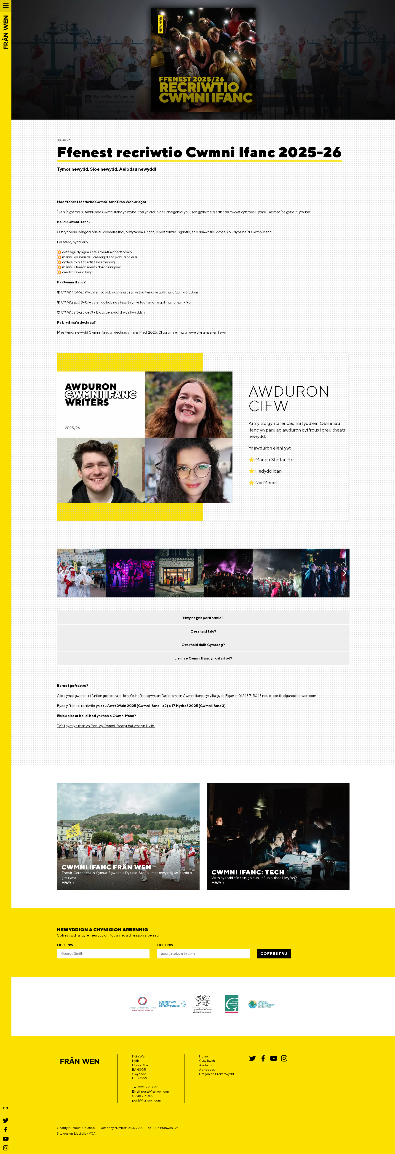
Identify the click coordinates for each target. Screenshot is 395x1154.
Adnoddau (207, 1069)
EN (5, 1108)
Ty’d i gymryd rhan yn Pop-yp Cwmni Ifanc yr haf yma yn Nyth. (106, 726)
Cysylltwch (207, 1060)
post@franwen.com (146, 1100)
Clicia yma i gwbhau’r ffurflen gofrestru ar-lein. (93, 695)
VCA (92, 1133)
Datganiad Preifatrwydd (216, 1074)
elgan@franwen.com (299, 695)
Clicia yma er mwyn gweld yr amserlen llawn (192, 332)
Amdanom (206, 1065)
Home (203, 1056)
